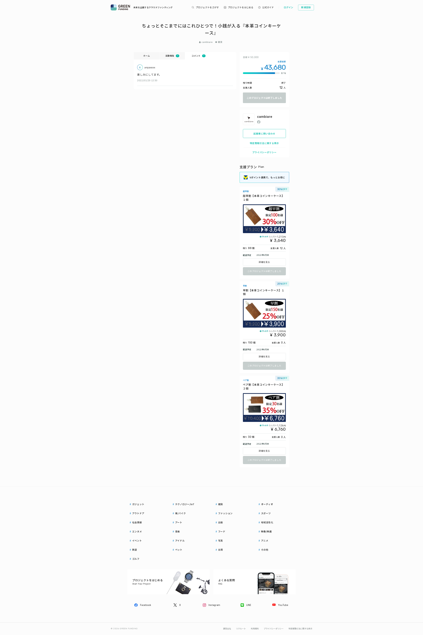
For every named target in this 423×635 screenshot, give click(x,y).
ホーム (146, 55)
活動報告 (171, 55)
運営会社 (227, 629)
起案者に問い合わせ (264, 133)
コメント (198, 55)
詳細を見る (264, 262)
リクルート (241, 629)
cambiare (207, 42)
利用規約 (255, 629)
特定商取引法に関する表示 (264, 143)
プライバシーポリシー (264, 152)
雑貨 (220, 42)
